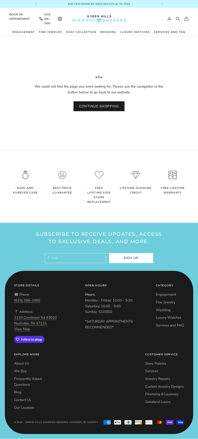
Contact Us (22, 400)
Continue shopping (99, 106)
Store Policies (155, 363)
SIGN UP (131, 258)
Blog (17, 392)
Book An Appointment (19, 17)
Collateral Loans (158, 401)
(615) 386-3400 (47, 19)
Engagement (23, 32)
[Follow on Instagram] (59, 18)
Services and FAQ (169, 32)
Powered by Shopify (83, 422)
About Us (21, 363)
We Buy (20, 371)
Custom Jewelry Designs (164, 386)
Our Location (24, 407)
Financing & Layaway (161, 394)
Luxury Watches (135, 32)
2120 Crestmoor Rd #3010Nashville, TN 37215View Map (35, 323)
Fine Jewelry (50, 32)
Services (151, 371)
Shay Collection (81, 32)
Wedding (108, 32)
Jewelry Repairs (157, 378)
